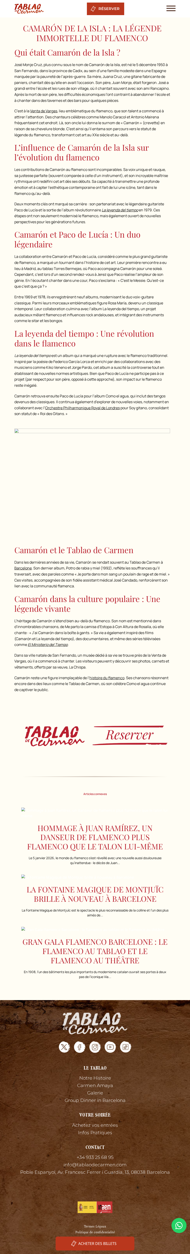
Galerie (95, 1092)
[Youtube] (110, 1047)
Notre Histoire (95, 1078)
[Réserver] (95, 735)
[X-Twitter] (64, 1047)
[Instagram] (95, 1047)
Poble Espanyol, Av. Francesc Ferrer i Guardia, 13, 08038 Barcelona (95, 1172)
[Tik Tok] (125, 1047)
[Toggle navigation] (170, 9)
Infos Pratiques (95, 1132)
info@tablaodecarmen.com (95, 1164)
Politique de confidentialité (95, 1232)
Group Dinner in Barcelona (95, 1100)
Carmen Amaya (95, 1085)
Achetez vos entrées (95, 1125)
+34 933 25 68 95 (95, 1157)
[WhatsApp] (179, 1225)
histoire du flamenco (106, 677)
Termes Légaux (95, 1226)
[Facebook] (79, 1047)
